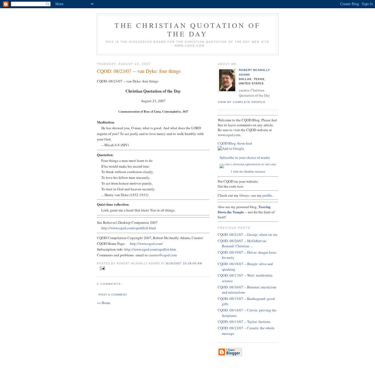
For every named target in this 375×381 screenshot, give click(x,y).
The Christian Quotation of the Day (187, 29)
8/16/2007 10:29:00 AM (184, 263)
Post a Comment (113, 294)
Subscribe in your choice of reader (245, 157)
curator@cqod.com (163, 255)
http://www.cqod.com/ (146, 243)
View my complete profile (241, 102)
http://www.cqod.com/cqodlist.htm (150, 249)
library (244, 195)
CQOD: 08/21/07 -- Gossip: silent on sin (247, 234)
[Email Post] (101, 268)
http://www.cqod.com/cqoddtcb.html (128, 227)
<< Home (103, 302)
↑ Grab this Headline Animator (248, 171)
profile (267, 195)
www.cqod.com (229, 134)
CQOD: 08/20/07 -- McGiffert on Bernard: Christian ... (242, 243)
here (240, 186)
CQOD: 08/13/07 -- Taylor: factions (244, 321)
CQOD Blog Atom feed (235, 143)
